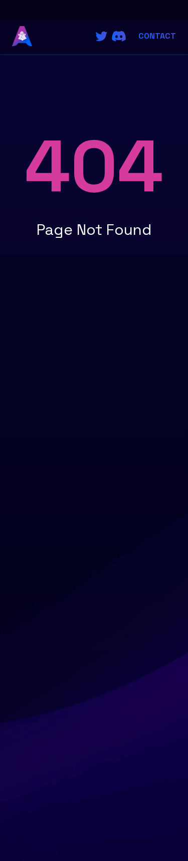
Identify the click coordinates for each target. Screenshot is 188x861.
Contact (157, 36)
